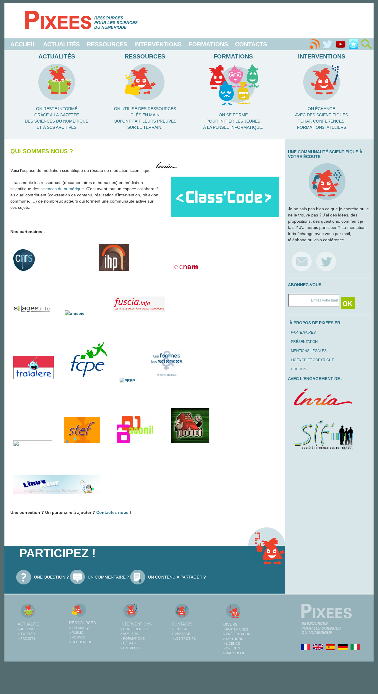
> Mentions (233, 639)
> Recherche (80, 642)
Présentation (304, 342)
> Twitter (26, 634)
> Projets (26, 638)
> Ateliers (129, 634)
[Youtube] (340, 44)
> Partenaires (235, 629)
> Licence (231, 643)
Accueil (23, 44)
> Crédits (231, 648)
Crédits (299, 369)
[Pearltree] (353, 44)
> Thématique (81, 628)
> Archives (27, 629)
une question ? (51, 577)
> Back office (235, 653)
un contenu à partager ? (177, 577)
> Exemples (130, 648)
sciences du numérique (62, 188)
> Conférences (134, 629)
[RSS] (314, 44)
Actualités (61, 44)
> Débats (128, 643)
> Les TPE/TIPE (183, 638)
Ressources (107, 44)
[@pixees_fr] (326, 261)
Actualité (28, 624)
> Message (181, 634)
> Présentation (236, 634)
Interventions (158, 44)
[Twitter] (327, 44)
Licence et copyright (312, 360)
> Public (76, 632)
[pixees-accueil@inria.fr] (302, 261)
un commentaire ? (108, 577)
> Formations (132, 638)
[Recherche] (366, 44)
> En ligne (181, 629)
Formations (208, 44)
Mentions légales (309, 351)
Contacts (251, 44)
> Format (77, 637)
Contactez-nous (112, 512)
